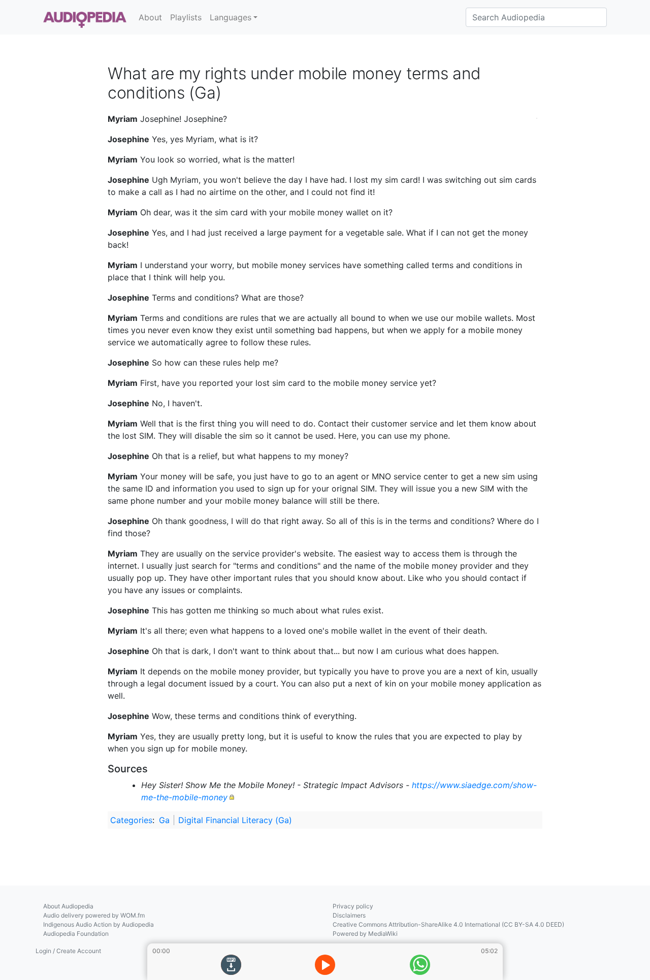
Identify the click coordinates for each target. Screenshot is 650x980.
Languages (230, 17)
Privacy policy (353, 906)
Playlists (186, 17)
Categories (131, 820)
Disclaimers (349, 915)
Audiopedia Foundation (76, 933)
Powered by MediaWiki (365, 933)
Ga (164, 820)
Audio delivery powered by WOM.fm (94, 915)
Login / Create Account (68, 951)
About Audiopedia (68, 906)
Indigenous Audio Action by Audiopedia (98, 924)
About (150, 17)
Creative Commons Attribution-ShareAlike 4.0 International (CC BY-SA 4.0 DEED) (448, 924)
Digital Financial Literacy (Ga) (235, 820)
